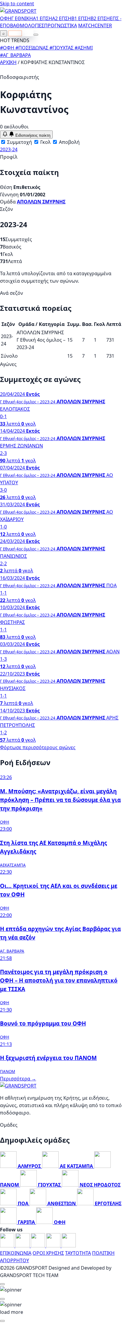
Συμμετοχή (19, 142)
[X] (54, 1245)
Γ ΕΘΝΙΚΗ (22, 18)
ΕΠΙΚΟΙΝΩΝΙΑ (15, 1253)
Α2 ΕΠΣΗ (61, 18)
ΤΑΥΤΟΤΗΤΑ (78, 1253)
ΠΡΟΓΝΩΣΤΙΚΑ (60, 25)
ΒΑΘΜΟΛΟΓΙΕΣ (27, 25)
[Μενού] (35, 35)
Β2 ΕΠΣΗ (100, 18)
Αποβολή (69, 142)
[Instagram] (23, 1245)
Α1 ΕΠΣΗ (42, 18)
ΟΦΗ (5, 18)
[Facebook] (7, 1245)
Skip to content (17, 3)
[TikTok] (69, 1245)
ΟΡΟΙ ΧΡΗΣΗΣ (48, 1253)
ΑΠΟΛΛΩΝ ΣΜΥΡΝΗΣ (41, 201)
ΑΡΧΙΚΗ (8, 62)
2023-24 (8, 149)
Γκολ (45, 142)
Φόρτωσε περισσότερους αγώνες (38, 747)
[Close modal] (2, 1284)
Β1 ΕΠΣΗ (81, 18)
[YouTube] (38, 1245)
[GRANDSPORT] (18, 11)
